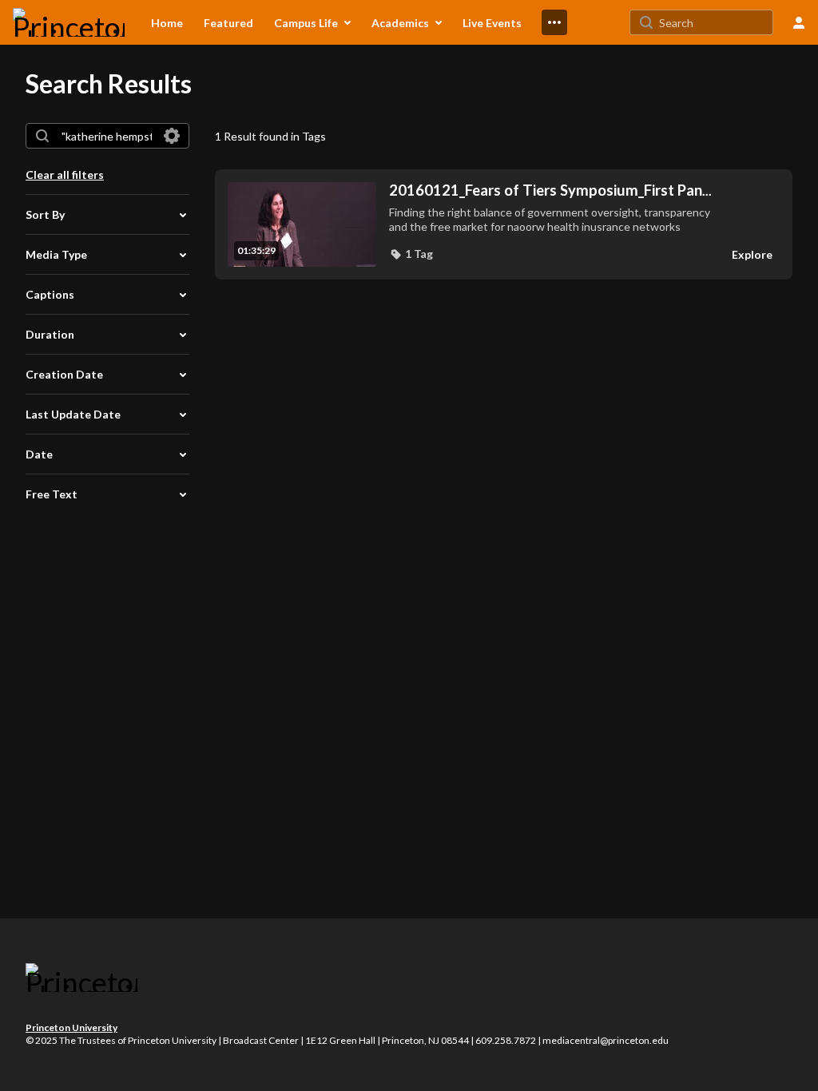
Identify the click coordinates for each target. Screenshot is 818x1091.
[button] (411, 254)
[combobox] (106, 136)
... (550, 190)
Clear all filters (65, 174)
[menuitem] (167, 22)
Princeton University (71, 1027)
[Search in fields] (172, 136)
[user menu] (799, 22)
